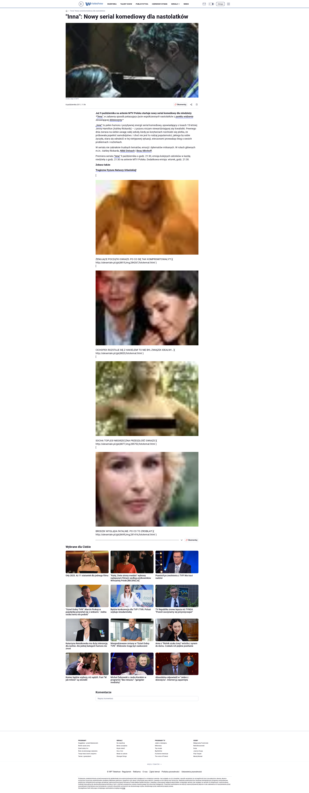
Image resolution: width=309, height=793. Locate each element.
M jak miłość (121, 748)
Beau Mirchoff (144, 150)
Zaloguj (220, 4)
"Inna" (100, 116)
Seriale (174, 4)
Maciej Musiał (197, 756)
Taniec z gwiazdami (84, 756)
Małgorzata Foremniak (200, 743)
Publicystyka (142, 4)
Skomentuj (181, 104)
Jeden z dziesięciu (161, 743)
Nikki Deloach (127, 150)
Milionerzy (158, 746)
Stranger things (122, 756)
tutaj (123, 788)
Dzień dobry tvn (83, 748)
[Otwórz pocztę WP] (204, 4)
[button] (211, 4)
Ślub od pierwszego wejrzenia (87, 751)
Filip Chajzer (197, 754)
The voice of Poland (161, 756)
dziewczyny (115, 119)
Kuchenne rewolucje (161, 754)
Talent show (126, 4)
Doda (195, 748)
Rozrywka (111, 4)
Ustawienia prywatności (191, 772)
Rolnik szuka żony (84, 746)
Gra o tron (120, 751)
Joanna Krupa (198, 751)
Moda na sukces (122, 754)
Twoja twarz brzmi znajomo (87, 754)
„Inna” (99, 125)
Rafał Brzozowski (198, 746)
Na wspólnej (121, 743)
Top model (158, 748)
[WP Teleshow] (96, 4)
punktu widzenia (184, 116)
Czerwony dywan (159, 4)
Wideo (186, 4)
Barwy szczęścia (122, 746)
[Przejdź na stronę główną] (81, 6)
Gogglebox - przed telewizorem (88, 743)
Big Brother (158, 751)
